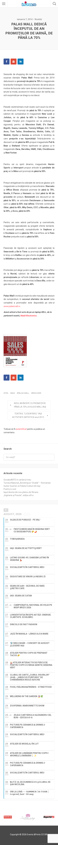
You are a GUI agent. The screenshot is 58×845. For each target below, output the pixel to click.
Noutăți (38, 19)
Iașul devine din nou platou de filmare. (21, 492)
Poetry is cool (10, 489)
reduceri (36, 393)
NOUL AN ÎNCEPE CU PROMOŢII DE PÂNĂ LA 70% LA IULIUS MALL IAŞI (30, 405)
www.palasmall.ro (12, 306)
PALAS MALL (23, 393)
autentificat (21, 429)
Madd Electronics (28, 315)
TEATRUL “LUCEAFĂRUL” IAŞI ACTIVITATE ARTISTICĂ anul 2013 (28, 415)
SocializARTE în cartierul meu (17, 480)
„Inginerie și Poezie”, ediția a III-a (18, 495)
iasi (13, 393)
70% (6, 393)
